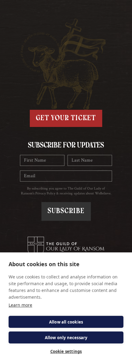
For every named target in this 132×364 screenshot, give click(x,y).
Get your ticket (66, 118)
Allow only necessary (66, 337)
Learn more (20, 305)
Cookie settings (66, 351)
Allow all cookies (66, 322)
